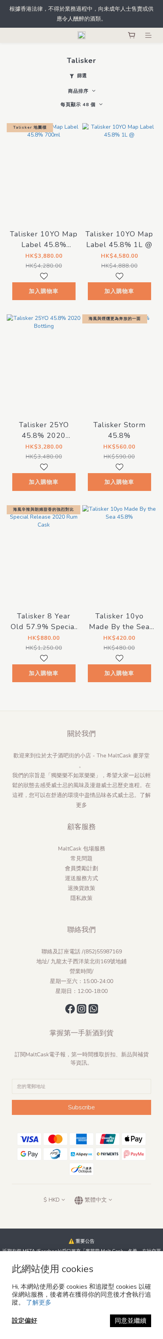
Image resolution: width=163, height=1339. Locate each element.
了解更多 (38, 1302)
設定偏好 (24, 1320)
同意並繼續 (130, 1320)
